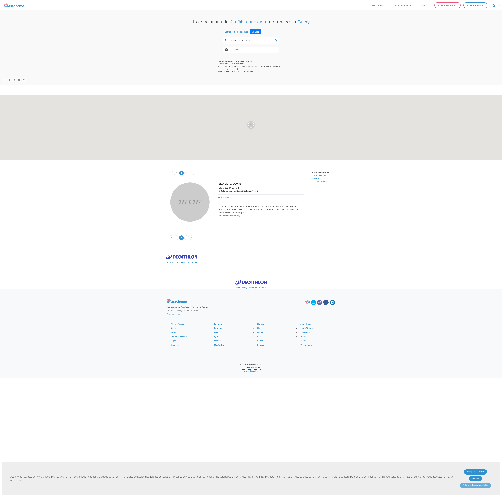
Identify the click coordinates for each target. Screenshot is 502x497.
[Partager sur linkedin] (19, 80)
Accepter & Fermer (475, 472)
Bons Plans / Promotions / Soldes (181, 262)
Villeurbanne (306, 345)
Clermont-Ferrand (179, 337)
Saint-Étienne (306, 328)
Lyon (216, 337)
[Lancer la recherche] (275, 40)
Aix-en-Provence (179, 324)
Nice (259, 328)
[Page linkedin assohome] (332, 302)
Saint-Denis (305, 324)
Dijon (173, 341)
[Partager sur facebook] (9, 80)
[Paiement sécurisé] (313, 302)
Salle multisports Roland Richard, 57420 (241, 191)
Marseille (218, 341)
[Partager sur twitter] (14, 80)
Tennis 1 (315, 179)
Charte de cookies (251, 371)
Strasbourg (305, 332)
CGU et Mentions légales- (251, 368)
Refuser (475, 478)
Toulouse (304, 341)
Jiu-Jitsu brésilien (229, 187)
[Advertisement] (251, 396)
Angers (174, 328)
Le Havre (218, 324)
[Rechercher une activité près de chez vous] (493, 5)
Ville (256, 32)
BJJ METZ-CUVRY (230, 183)
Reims (260, 341)
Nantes (260, 324)
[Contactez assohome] (319, 302)
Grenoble (175, 345)
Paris (259, 337)
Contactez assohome (174, 314)
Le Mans (218, 328)
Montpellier (219, 345)
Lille (216, 332)
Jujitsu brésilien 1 (319, 175)
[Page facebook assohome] (326, 302)
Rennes (260, 345)
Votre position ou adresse (236, 32)
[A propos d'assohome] (307, 302)
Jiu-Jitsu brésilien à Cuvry (229, 215)
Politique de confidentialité (475, 485)
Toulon (303, 337)
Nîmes (260, 332)
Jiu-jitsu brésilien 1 (320, 182)
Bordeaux (175, 332)
